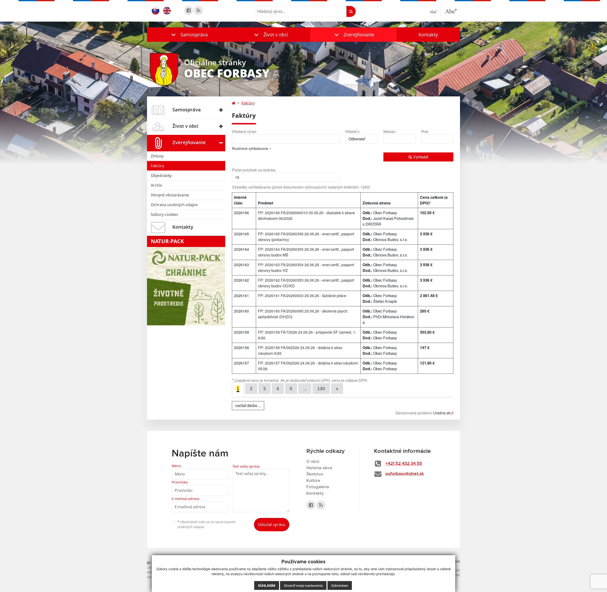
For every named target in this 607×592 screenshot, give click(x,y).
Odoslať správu (271, 524)
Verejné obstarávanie (170, 195)
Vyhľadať (420, 157)
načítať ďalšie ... (248, 405)
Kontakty (428, 34)
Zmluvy (157, 156)
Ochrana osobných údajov (174, 204)
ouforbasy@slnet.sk (404, 474)
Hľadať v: (352, 131)
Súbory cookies (164, 214)
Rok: (425, 131)
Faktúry (157, 165)
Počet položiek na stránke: (254, 170)
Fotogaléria (317, 487)
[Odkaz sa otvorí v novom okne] (188, 10)
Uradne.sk (441, 413)
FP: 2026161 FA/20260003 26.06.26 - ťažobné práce (302, 295)
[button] (188, 34)
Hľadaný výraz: (244, 131)
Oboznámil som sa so (206, 524)
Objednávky (161, 175)
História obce (319, 468)
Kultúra (313, 480)
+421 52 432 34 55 (403, 463)
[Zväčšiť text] (451, 10)
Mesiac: (389, 131)
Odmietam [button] (339, 585)
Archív (156, 185)
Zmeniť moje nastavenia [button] (303, 585)
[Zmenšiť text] (435, 11)
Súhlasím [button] (266, 585)
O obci (312, 461)
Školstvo (314, 474)
